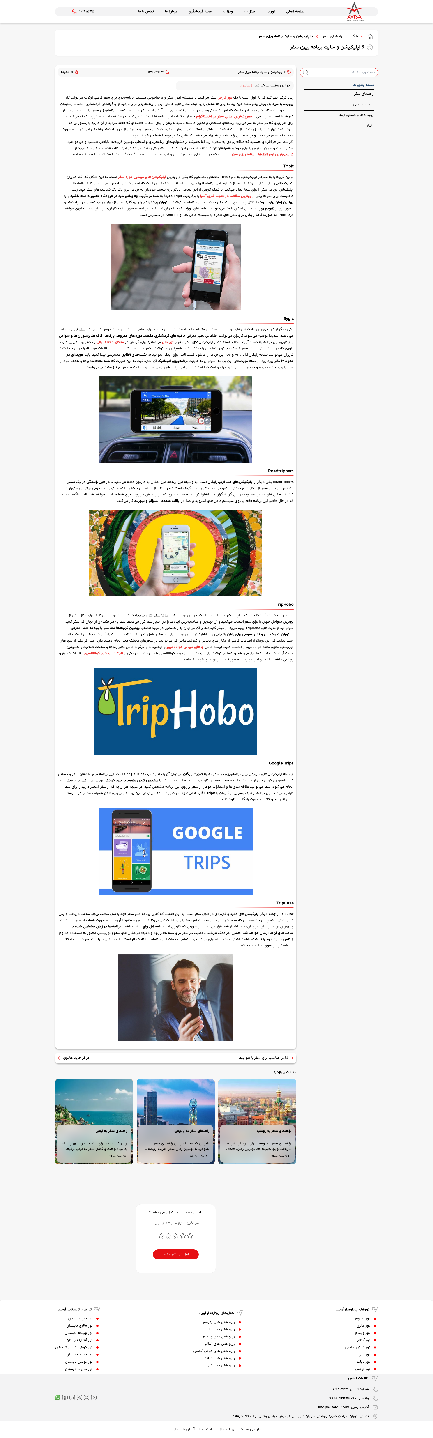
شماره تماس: (350, 1389)
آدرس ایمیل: (343, 1407)
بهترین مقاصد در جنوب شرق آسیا (225, 196)
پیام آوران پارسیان (187, 1429)
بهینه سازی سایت (220, 1429)
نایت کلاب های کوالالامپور (103, 653)
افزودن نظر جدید (176, 1254)
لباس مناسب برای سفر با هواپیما (263, 1058)
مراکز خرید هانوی (76, 1058)
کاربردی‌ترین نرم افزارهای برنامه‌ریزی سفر (262, 154)
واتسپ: (349, 1398)
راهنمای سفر (332, 36)
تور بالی (168, 342)
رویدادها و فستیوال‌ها (355, 115)
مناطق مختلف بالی (110, 342)
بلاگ (355, 36)
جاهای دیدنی (363, 104)
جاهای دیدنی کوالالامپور (185, 647)
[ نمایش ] (246, 85)
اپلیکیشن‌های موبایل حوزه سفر (142, 177)
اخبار (370, 126)
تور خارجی (224, 98)
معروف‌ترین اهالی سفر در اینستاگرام (224, 117)
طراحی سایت (250, 1429)
